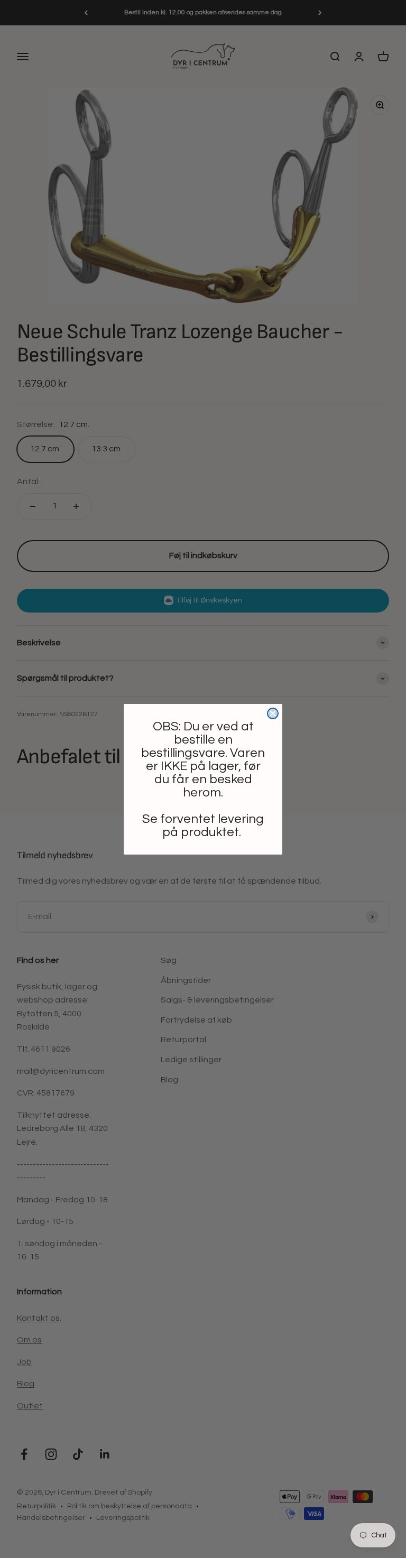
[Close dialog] (272, 713)
